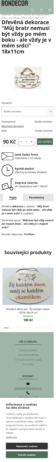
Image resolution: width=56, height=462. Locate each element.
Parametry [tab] (36, 197)
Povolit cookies (27, 454)
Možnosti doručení (13, 126)
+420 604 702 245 (28, 397)
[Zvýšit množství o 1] (31, 142)
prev (3, 279)
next (52, 279)
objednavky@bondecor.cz (28, 388)
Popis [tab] (13, 197)
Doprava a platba (28, 350)
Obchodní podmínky (28, 355)
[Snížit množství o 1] (21, 142)
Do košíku (45, 141)
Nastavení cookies (26, 446)
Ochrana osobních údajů (28, 359)
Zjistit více (11, 437)
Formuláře (28, 364)
